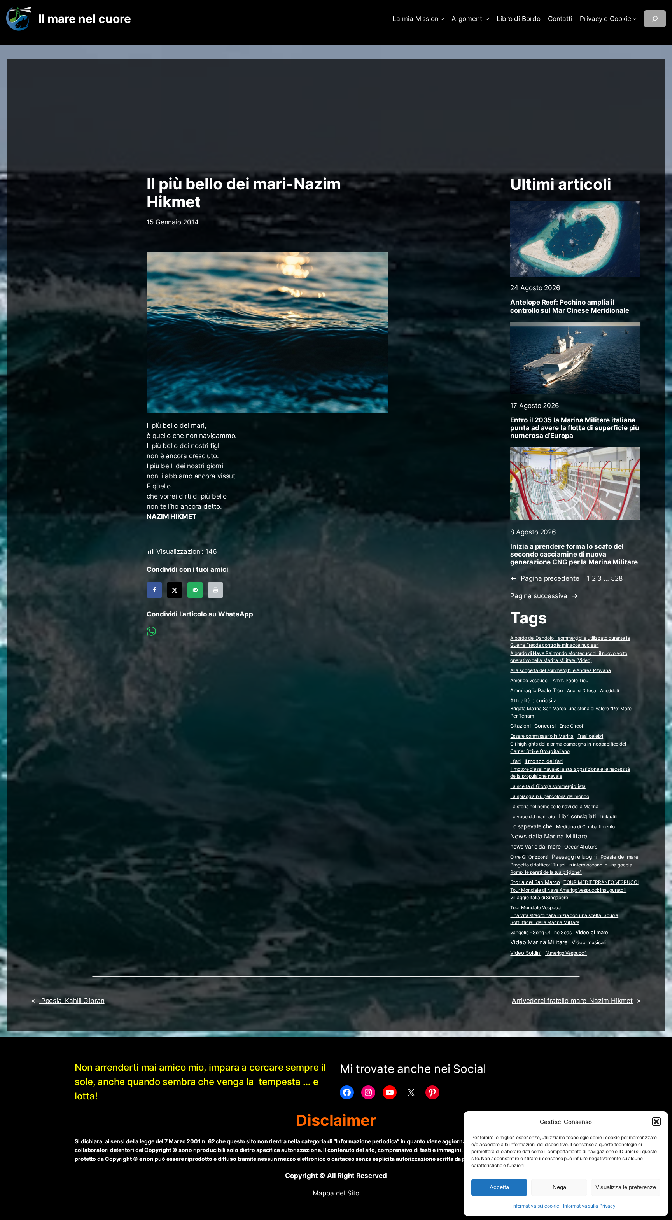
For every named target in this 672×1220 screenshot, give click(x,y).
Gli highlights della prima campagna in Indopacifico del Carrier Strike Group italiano (568, 747)
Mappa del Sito (336, 1193)
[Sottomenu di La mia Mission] (442, 19)
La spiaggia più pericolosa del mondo (549, 796)
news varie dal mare (535, 847)
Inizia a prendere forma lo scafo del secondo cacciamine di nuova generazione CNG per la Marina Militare (573, 554)
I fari (515, 761)
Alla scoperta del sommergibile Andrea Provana (560, 670)
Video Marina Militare (539, 942)
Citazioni (520, 726)
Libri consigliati (576, 816)
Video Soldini (525, 953)
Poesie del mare (619, 857)
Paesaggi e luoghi (574, 857)
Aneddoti (609, 690)
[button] (656, 1121)
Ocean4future (581, 847)
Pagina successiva (544, 596)
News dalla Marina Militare (548, 836)
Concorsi (544, 726)
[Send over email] (195, 590)
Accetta (499, 1187)
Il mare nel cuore (84, 19)
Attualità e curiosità (533, 700)
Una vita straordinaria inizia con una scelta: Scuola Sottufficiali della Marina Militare (564, 919)
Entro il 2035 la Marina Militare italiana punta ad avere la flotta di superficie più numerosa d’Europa (574, 427)
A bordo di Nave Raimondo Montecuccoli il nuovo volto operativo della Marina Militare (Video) (568, 656)
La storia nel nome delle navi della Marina (554, 806)
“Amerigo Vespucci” (566, 953)
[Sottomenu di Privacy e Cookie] (635, 19)
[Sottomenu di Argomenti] (487, 19)
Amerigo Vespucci (529, 680)
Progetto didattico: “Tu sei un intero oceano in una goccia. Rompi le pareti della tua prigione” (571, 868)
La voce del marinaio (532, 816)
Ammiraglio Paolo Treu (536, 690)
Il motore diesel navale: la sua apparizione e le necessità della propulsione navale (570, 772)
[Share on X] (174, 590)
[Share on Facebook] (154, 590)
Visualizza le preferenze (625, 1187)
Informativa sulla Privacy (589, 1206)
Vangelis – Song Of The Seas (540, 932)
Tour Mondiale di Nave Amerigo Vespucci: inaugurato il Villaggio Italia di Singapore (568, 893)
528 (617, 578)
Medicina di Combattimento (585, 827)
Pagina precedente (544, 578)
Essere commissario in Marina (541, 736)
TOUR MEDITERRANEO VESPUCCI (601, 882)
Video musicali (589, 942)
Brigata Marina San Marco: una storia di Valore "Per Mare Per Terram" (570, 712)
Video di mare (592, 932)
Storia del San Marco (535, 882)
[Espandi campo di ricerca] (655, 18)
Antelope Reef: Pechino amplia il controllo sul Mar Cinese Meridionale (569, 306)
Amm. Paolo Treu (571, 680)
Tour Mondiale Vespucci (536, 907)
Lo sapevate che (531, 826)
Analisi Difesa (581, 690)
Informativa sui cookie (535, 1206)
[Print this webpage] (215, 590)
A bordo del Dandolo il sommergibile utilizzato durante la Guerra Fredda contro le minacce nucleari (570, 641)
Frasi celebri (591, 736)
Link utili (609, 816)
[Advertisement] (336, 113)
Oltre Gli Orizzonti (529, 857)
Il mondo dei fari (544, 761)
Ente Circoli (572, 726)
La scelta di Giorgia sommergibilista (547, 786)
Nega (559, 1187)
